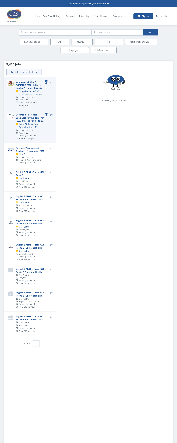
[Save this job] (51, 82)
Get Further (24, 178)
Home (37, 16)
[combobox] (55, 32)
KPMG (22, 154)
